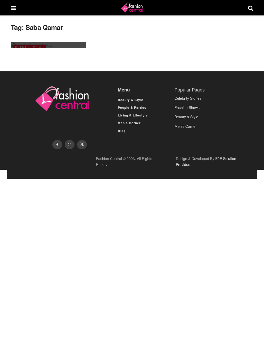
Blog (122, 130)
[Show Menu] (13, 7)
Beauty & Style (130, 99)
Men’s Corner (129, 123)
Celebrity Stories (188, 98)
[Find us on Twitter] (82, 144)
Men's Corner (186, 126)
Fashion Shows (187, 107)
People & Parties (132, 107)
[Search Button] (250, 7)
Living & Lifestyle (133, 115)
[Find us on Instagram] (70, 144)
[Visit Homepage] (132, 8)
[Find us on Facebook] (57, 144)
